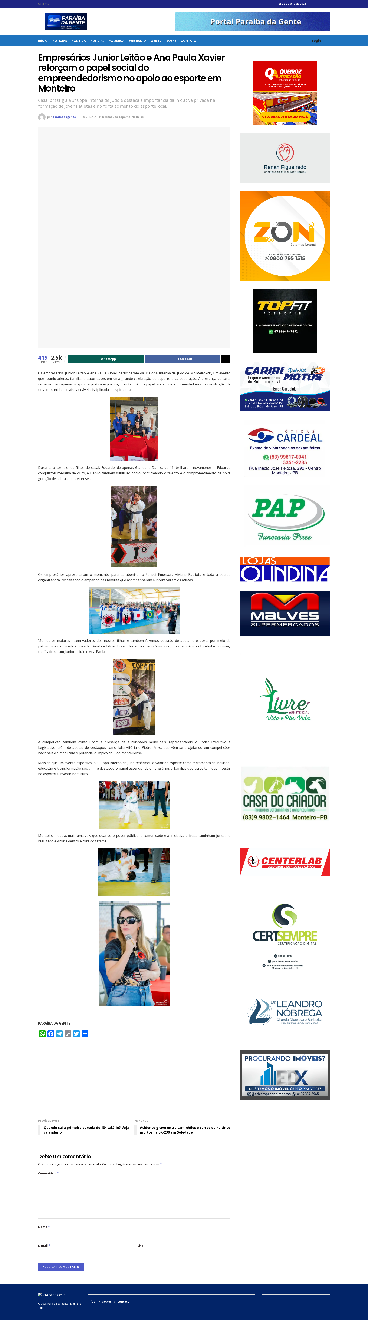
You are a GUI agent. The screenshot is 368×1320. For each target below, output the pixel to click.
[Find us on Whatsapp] (329, 4)
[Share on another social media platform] (225, 359)
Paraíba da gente (57, 1304)
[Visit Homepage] (63, 21)
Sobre (171, 41)
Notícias (59, 41)
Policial (97, 41)
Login (316, 41)
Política (79, 41)
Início (43, 41)
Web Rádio (137, 41)
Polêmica (116, 41)
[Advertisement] (134, 1077)
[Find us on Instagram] (323, 4)
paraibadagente (64, 117)
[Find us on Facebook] (318, 4)
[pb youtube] (252, 21)
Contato (188, 41)
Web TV (156, 41)
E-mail (44, 1246)
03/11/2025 (90, 117)
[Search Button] (73, 4)
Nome (44, 1227)
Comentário (48, 1173)
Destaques (110, 117)
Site (141, 1246)
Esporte (124, 117)
